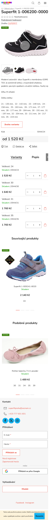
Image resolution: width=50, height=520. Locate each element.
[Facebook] (5, 420)
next (47, 262)
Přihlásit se (11, 452)
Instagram (29, 502)
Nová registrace (9, 458)
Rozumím (39, 516)
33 (24, 301)
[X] (11, 420)
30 (14, 385)
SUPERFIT (12, 23)
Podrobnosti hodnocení (11, 20)
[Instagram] (17, 420)
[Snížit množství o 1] (27, 176)
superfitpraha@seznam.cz (19, 408)
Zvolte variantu (11, 124)
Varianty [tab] (16, 157)
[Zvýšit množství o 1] (40, 176)
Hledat (25, 489)
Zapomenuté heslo (10, 461)
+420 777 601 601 (17, 413)
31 (19, 385)
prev (2, 262)
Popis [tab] (35, 157)
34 (24, 385)
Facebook (20, 502)
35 (29, 385)
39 (34, 385)
